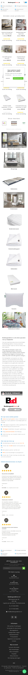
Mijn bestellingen (14, 649)
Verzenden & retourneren (14, 628)
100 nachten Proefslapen (14, 626)
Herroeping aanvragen (14, 658)
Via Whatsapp (14, 582)
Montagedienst (14, 630)
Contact (14, 641)
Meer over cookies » (17, 75)
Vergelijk (14, 653)
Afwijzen (8, 78)
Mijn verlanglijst (14, 651)
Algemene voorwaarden (14, 639)
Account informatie (14, 647)
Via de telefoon (14, 588)
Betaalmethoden (14, 634)
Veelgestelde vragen (14, 632)
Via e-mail (14, 576)
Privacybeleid (14, 636)
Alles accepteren (18, 78)
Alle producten (14, 656)
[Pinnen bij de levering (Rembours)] (14, 663)
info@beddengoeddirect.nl (15, 611)
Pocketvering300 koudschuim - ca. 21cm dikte (7, 107)
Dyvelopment (20, 667)
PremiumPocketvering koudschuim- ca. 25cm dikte (21, 107)
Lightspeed (8, 667)
